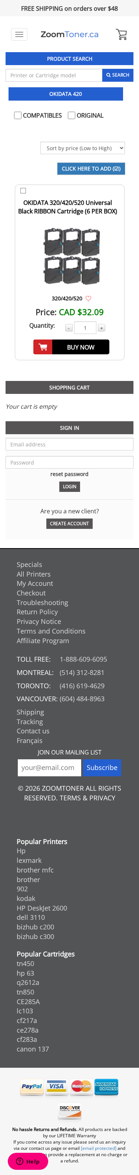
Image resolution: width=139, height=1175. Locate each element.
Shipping (30, 712)
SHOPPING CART (69, 387)
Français (30, 740)
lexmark (29, 860)
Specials (29, 564)
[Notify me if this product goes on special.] (88, 298)
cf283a (27, 1039)
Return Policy (37, 611)
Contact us (33, 730)
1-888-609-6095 (83, 659)
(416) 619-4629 (82, 685)
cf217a (27, 1020)
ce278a (28, 1030)
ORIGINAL (89, 115)
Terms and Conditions (51, 631)
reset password (69, 473)
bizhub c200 (35, 926)
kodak (26, 898)
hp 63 (25, 973)
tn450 (25, 963)
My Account (35, 583)
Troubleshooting (42, 602)
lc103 (25, 1010)
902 (22, 888)
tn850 (25, 991)
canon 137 (33, 1048)
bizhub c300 (35, 936)
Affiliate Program (43, 640)
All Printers (34, 574)
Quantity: (42, 325)
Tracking (30, 721)
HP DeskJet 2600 (42, 908)
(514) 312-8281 (82, 672)
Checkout (31, 592)
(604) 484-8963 (82, 698)
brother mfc (35, 869)
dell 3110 (31, 917)
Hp (21, 850)
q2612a (28, 982)
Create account (69, 523)
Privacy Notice (39, 621)
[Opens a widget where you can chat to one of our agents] (27, 1162)
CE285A (28, 1001)
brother (28, 879)
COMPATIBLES (41, 115)
